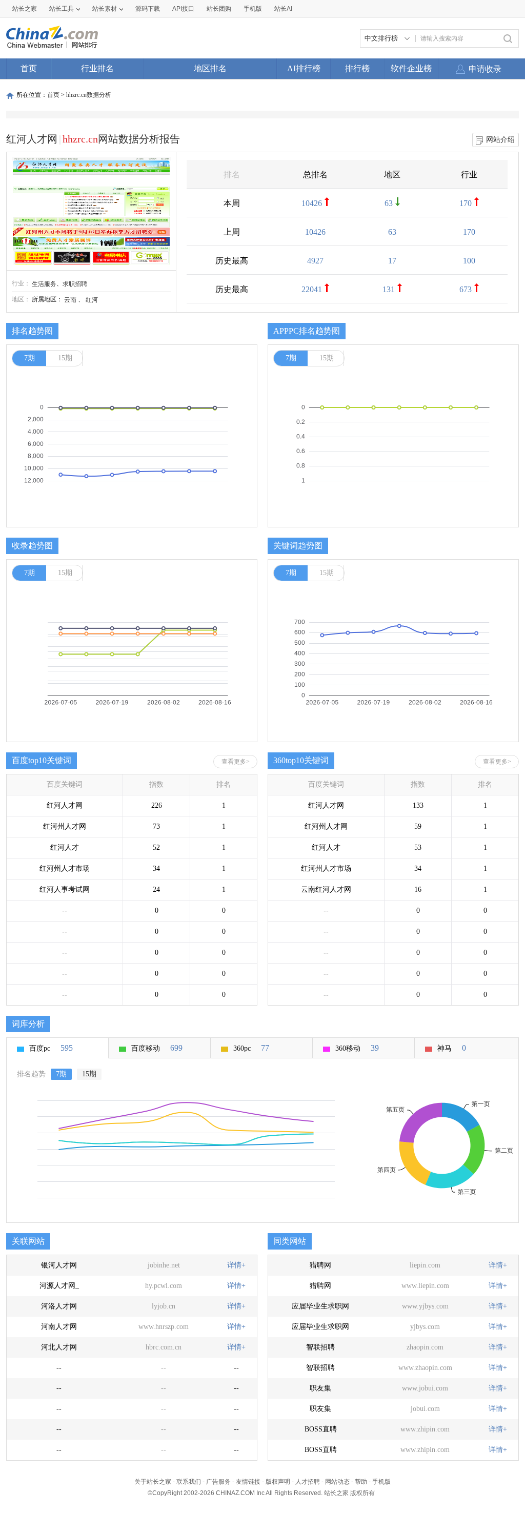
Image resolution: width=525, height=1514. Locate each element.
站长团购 (219, 8)
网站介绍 (500, 140)
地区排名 (210, 68)
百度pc (51, 1048)
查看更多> (235, 761)
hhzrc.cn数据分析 (88, 94)
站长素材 (104, 8)
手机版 (381, 1481)
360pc (251, 1048)
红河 (92, 299)
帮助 (361, 1481)
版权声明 (278, 1481)
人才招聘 (307, 1481)
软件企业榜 (411, 68)
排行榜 (357, 68)
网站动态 (337, 1481)
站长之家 (24, 8)
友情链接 (248, 1481)
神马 (451, 1048)
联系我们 (188, 1481)
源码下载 (147, 8)
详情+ (236, 1265)
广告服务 (218, 1481)
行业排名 (97, 68)
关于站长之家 (152, 1481)
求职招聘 (75, 284)
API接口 (183, 8)
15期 (65, 358)
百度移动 (157, 1048)
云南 (70, 299)
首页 (29, 68)
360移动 (357, 1048)
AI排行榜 (303, 68)
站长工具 (61, 8)
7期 (29, 358)
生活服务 (44, 284)
